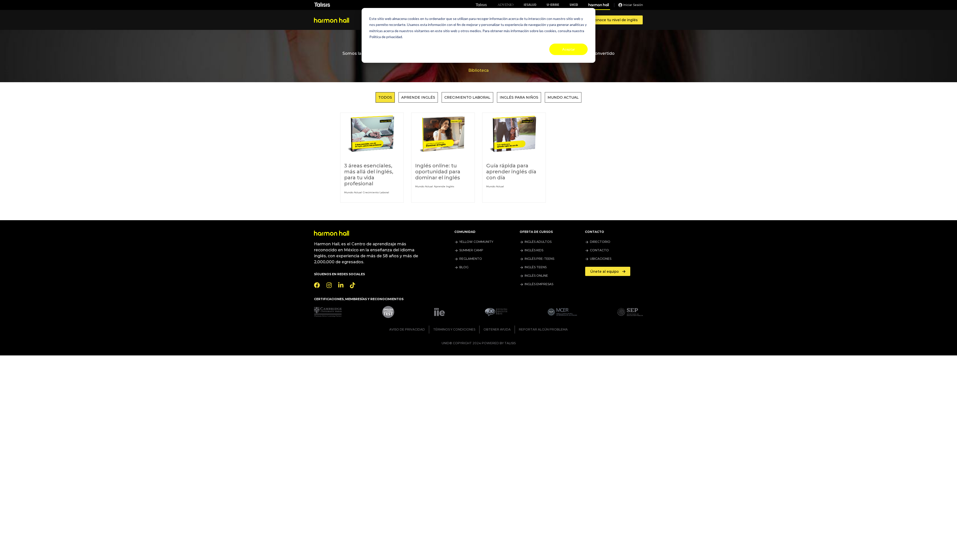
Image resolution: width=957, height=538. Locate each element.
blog (464, 267)
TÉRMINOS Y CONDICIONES (454, 329)
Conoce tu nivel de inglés (615, 20)
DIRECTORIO (600, 242)
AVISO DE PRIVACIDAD (407, 329)
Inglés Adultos (538, 242)
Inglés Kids (534, 250)
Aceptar (568, 49)
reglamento (470, 259)
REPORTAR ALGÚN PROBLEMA (543, 329)
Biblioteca (478, 70)
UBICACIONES (600, 259)
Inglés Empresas (539, 284)
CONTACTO (599, 250)
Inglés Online (536, 275)
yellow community (476, 242)
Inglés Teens (536, 267)
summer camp (471, 250)
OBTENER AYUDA (497, 329)
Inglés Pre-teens (539, 259)
